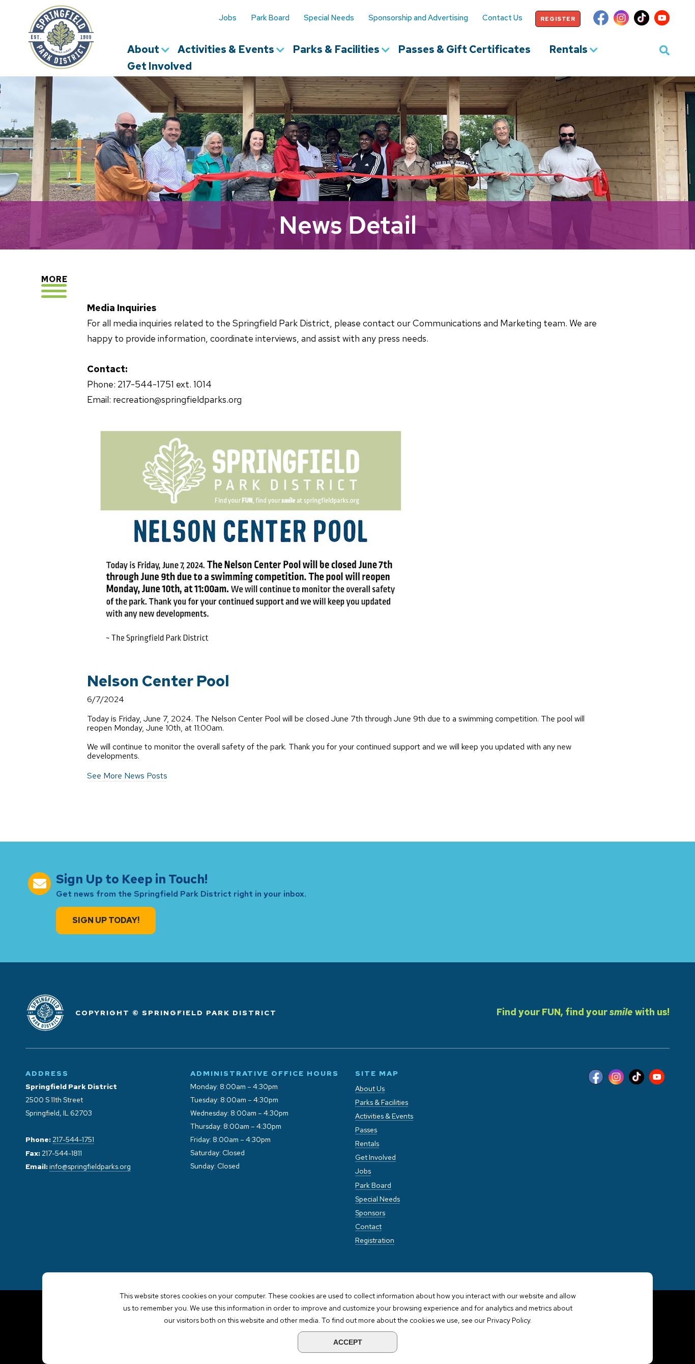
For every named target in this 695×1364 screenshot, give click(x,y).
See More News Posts (127, 775)
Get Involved (159, 67)
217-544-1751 (73, 1139)
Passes (366, 1130)
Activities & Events (226, 50)
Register (557, 18)
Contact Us (502, 18)
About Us (370, 1088)
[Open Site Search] (664, 50)
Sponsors (370, 1213)
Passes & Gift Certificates (464, 50)
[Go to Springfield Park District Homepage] (61, 37)
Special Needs (329, 18)
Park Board (270, 18)
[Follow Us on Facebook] (601, 18)
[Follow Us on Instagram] (621, 18)
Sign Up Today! (105, 920)
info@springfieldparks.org (90, 1166)
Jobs (228, 18)
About (143, 50)
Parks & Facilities (336, 50)
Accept (347, 1342)
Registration (374, 1240)
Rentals (568, 50)
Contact (368, 1226)
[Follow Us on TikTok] (641, 18)
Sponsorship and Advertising (418, 18)
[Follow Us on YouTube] (662, 18)
